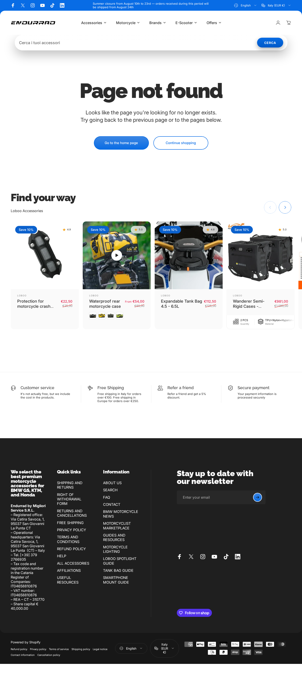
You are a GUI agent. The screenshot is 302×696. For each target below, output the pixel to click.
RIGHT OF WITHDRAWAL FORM (69, 499)
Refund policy (19, 649)
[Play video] (117, 255)
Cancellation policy (48, 655)
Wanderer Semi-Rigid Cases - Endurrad (248, 306)
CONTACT (111, 504)
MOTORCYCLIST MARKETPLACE (117, 525)
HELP (61, 556)
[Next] (285, 207)
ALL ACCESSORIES (73, 563)
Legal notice (100, 649)
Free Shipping (110, 387)
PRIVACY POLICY (71, 530)
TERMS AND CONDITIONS (68, 539)
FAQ (106, 497)
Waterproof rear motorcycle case (105, 304)
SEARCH (110, 490)
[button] (116, 255)
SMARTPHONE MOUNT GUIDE (116, 579)
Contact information (23, 655)
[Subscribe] (257, 497)
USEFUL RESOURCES (67, 579)
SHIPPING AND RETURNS (69, 485)
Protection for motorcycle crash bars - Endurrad (34, 306)
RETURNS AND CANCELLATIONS (72, 513)
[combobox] (245, 5)
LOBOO (22, 295)
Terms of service (59, 649)
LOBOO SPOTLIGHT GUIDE (119, 560)
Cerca (270, 43)
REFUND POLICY (71, 549)
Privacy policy (38, 649)
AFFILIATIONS (69, 570)
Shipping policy (81, 649)
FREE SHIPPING (70, 522)
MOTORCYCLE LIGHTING (115, 549)
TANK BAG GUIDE (118, 570)
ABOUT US (112, 483)
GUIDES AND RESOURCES (114, 537)
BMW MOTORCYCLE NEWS (120, 513)
